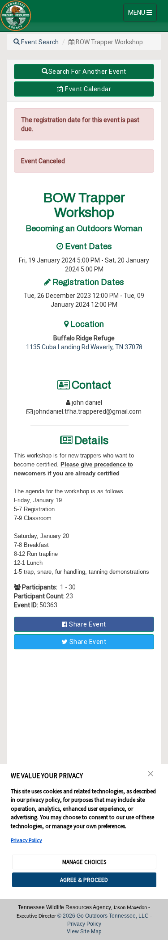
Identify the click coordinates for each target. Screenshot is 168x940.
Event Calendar (88, 89)
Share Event (87, 624)
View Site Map (84, 931)
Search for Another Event (87, 71)
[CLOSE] (151, 773)
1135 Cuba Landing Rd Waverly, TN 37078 (84, 347)
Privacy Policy (26, 840)
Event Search (39, 42)
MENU (142, 14)
